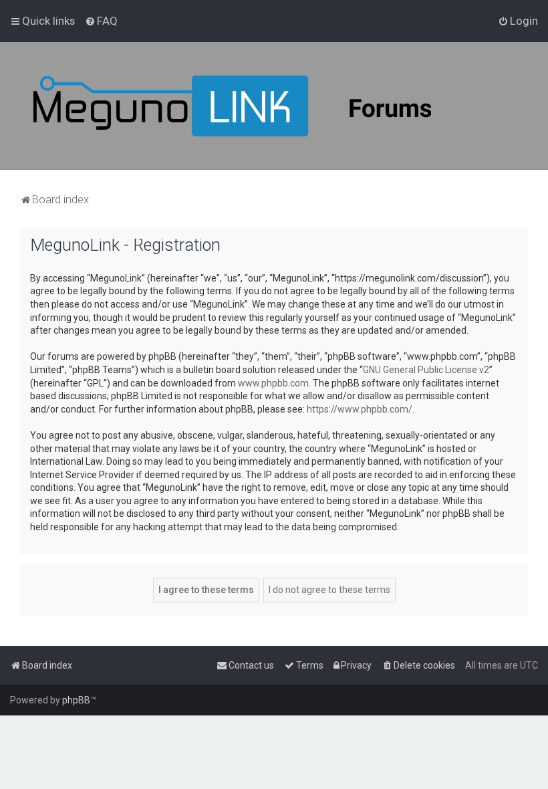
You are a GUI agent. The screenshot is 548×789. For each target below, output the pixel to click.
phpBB (76, 700)
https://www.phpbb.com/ (359, 409)
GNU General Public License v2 (426, 369)
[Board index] (267, 106)
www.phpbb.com (273, 383)
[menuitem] (101, 20)
